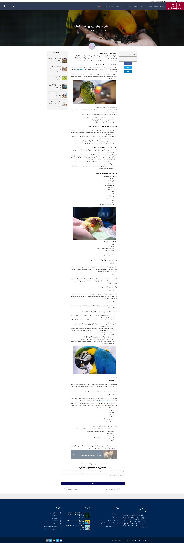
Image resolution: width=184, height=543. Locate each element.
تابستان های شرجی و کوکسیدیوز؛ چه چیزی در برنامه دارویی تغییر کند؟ (54, 103)
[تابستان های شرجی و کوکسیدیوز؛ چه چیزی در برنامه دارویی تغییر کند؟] (64, 104)
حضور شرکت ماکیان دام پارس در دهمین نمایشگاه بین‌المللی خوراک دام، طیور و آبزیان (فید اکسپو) (75, 514)
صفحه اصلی (162, 6)
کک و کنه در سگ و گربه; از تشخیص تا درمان (56, 76)
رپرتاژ (130, 6)
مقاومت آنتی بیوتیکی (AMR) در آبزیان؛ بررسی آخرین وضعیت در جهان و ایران (55, 85)
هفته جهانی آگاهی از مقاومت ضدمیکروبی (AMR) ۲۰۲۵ (75, 520)
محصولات (156, 6)
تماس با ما (111, 6)
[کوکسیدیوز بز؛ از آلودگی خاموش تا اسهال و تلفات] (64, 60)
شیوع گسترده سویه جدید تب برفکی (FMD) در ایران (75, 526)
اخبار (126, 6)
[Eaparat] (47, 540)
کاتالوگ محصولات (143, 6)
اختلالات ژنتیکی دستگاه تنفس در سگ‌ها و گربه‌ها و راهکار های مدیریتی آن (55, 68)
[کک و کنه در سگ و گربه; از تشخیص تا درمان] (64, 78)
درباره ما (105, 6)
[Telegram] (50, 540)
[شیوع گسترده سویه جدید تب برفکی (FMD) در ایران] (87, 528)
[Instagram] (54, 540)
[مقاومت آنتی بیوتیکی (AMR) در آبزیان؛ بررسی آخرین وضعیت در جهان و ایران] (64, 87)
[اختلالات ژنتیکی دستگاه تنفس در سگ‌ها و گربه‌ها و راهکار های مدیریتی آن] (64, 69)
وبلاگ (122, 6)
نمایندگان (117, 6)
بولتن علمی (135, 6)
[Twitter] (57, 540)
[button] (14, 6)
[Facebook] (61, 540)
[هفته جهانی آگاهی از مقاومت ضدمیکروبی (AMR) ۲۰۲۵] (87, 522)
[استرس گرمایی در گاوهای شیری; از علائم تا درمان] (64, 95)
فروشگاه (150, 6)
